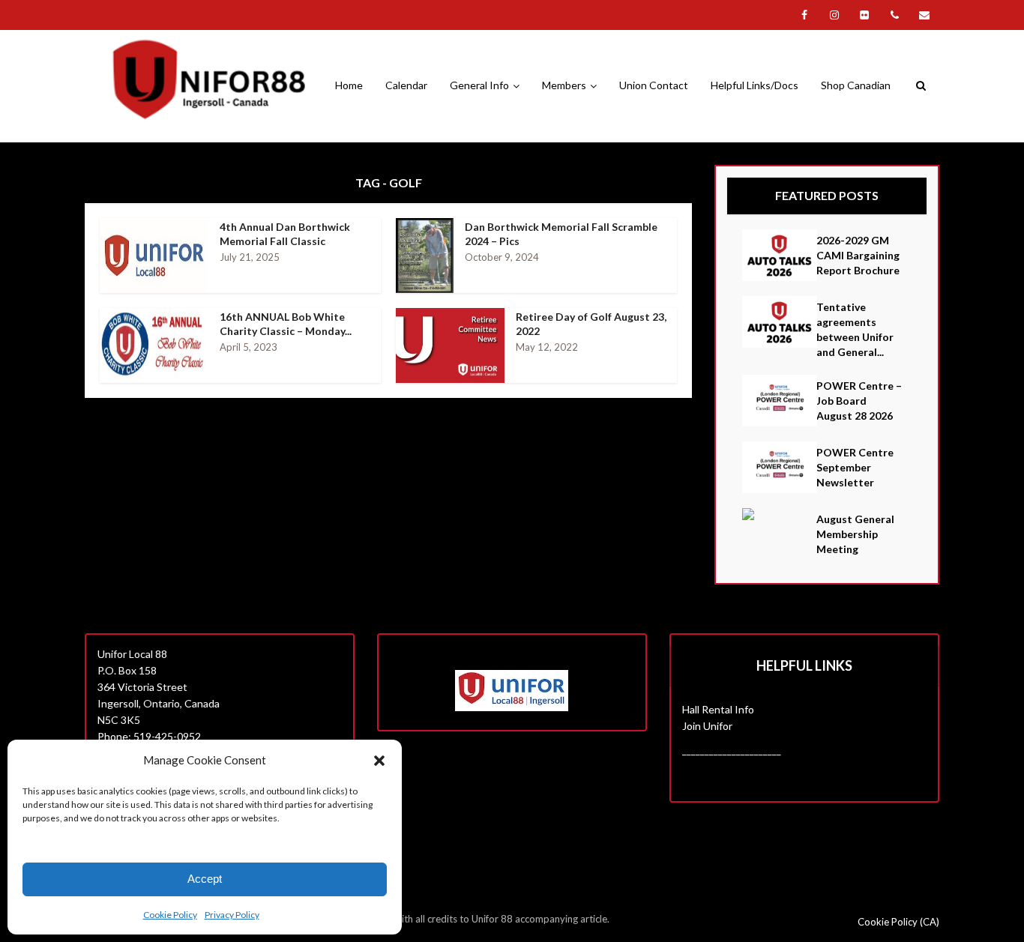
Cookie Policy (170, 914)
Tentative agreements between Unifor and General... (855, 329)
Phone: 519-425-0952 (149, 736)
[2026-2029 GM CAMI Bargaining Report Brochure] (779, 255)
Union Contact (653, 85)
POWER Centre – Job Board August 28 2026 (859, 400)
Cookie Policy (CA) (898, 922)
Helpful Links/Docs (754, 85)
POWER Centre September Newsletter (855, 467)
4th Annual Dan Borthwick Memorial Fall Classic (285, 233)
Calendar (406, 85)
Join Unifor (707, 725)
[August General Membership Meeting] (779, 514)
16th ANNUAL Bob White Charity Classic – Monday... (286, 323)
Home (349, 85)
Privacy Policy (232, 914)
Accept (204, 878)
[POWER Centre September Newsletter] (779, 467)
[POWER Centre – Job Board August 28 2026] (779, 400)
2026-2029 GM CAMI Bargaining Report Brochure (858, 255)
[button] (379, 760)
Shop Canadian (856, 85)
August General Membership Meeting (855, 534)
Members (564, 85)
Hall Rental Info (718, 709)
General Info (479, 85)
